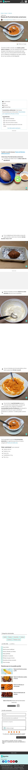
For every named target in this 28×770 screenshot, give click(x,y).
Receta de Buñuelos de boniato (19, 693)
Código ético (22, 768)
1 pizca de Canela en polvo (11, 123)
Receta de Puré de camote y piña (20, 670)
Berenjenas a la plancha (8, 656)
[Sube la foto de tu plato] (18, 706)
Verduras (5, 13)
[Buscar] (26, 2)
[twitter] (6, 761)
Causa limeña (6, 647)
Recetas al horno (15, 114)
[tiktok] (16, 761)
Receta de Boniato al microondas (19, 685)
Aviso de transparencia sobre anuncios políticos (10, 768)
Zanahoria (9, 640)
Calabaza (22, 637)
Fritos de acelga (6, 662)
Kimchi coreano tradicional (8, 649)
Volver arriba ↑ (14, 753)
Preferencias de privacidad (18, 767)
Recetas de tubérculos (12, 443)
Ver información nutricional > (14, 128)
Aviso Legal (22, 765)
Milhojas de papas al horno (9, 658)
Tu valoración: (6, 734)
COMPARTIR (22, 2)
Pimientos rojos (16, 640)
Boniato (10, 637)
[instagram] (8, 761)
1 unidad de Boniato (9, 119)
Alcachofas (16, 637)
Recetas (2, 13)
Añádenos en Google (22, 44)
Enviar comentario (21, 737)
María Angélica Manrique (8, 20)
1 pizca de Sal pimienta (10, 121)
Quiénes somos (16, 765)
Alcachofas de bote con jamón (9, 660)
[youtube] (11, 761)
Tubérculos (10, 13)
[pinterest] (14, 761)
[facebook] (3, 761)
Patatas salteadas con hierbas (9, 651)
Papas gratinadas (6, 654)
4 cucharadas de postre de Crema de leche (13, 125)
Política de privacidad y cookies (7, 767)
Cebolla (5, 637)
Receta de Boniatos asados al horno (20, 677)
